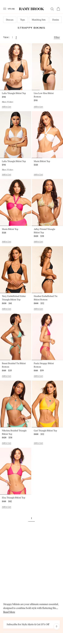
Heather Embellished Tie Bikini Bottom (45, 298)
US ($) (11, 8)
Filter (57, 37)
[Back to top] (56, 626)
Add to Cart (6, 107)
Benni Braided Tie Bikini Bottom (14, 365)
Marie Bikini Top (42, 161)
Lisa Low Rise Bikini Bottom (44, 95)
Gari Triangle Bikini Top (45, 430)
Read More (9, 611)
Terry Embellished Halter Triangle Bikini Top (14, 298)
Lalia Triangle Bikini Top (14, 93)
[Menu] (4, 9)
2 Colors (7, 102)
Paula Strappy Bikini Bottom (44, 365)
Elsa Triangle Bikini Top (13, 497)
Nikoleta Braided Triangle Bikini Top (14, 432)
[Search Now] (52, 9)
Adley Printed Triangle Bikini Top (44, 231)
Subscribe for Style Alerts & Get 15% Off (28, 624)
